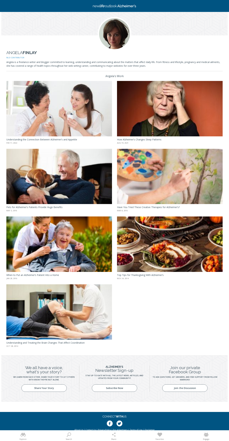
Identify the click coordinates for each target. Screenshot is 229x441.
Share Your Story (44, 388)
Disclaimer (150, 429)
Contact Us (90, 429)
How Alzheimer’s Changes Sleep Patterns (139, 139)
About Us (78, 429)
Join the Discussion (185, 388)
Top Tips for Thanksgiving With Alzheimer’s (140, 275)
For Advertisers (120, 429)
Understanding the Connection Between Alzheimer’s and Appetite (41, 139)
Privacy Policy (104, 429)
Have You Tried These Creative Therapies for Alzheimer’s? (148, 207)
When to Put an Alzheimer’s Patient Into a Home (32, 275)
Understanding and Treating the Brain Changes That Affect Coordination (45, 342)
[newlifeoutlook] (114, 6)
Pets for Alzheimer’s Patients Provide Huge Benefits (34, 207)
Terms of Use (136, 429)
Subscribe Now (114, 388)
